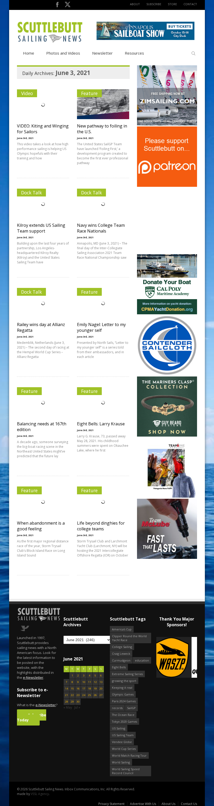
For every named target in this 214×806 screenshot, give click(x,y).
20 (101, 688)
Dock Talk (31, 192)
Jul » (77, 707)
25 (89, 695)
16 (78, 688)
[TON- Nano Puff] (167, 496)
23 (78, 695)
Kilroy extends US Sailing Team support (41, 228)
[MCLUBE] (167, 557)
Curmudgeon (121, 660)
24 (83, 695)
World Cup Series (124, 749)
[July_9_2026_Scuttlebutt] (167, 313)
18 (89, 688)
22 (72, 695)
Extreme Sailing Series (127, 674)
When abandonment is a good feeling (41, 526)
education (142, 660)
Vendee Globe (122, 742)
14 (66, 688)
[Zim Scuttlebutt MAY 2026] (167, 124)
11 (89, 682)
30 (78, 701)
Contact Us (189, 804)
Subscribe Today (31, 717)
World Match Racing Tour (129, 755)
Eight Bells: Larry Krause (101, 424)
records (117, 708)
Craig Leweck (121, 654)
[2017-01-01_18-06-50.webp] (176, 658)
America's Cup (122, 629)
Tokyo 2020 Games (124, 721)
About (135, 4)
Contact (190, 4)
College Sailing (122, 647)
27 (101, 695)
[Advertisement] (169, 220)
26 (95, 695)
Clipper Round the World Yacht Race (129, 638)
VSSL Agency (40, 794)
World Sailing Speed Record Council (126, 771)
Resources (134, 53)
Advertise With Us (143, 804)
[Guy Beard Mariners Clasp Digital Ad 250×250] (167, 435)
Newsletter (102, 53)
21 (66, 695)
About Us (168, 804)
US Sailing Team (123, 735)
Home (28, 53)
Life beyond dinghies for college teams (101, 526)
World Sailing (121, 762)
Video (27, 93)
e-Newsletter (33, 677)
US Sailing (118, 728)
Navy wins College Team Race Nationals (101, 228)
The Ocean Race (123, 715)
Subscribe (153, 4)
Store (172, 4)
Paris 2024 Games (124, 701)
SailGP (131, 708)
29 (72, 701)
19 (95, 688)
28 (66, 701)
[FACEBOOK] (57, 6)
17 (83, 688)
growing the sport (124, 681)
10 (83, 682)
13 (101, 682)
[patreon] (167, 185)
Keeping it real (122, 687)
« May (67, 707)
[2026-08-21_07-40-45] (145, 39)
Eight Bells (119, 667)
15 (72, 688)
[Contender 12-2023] (167, 374)
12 (95, 682)
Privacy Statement (111, 804)
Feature (89, 93)
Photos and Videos (63, 53)
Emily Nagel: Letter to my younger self (101, 327)
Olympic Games (123, 694)
